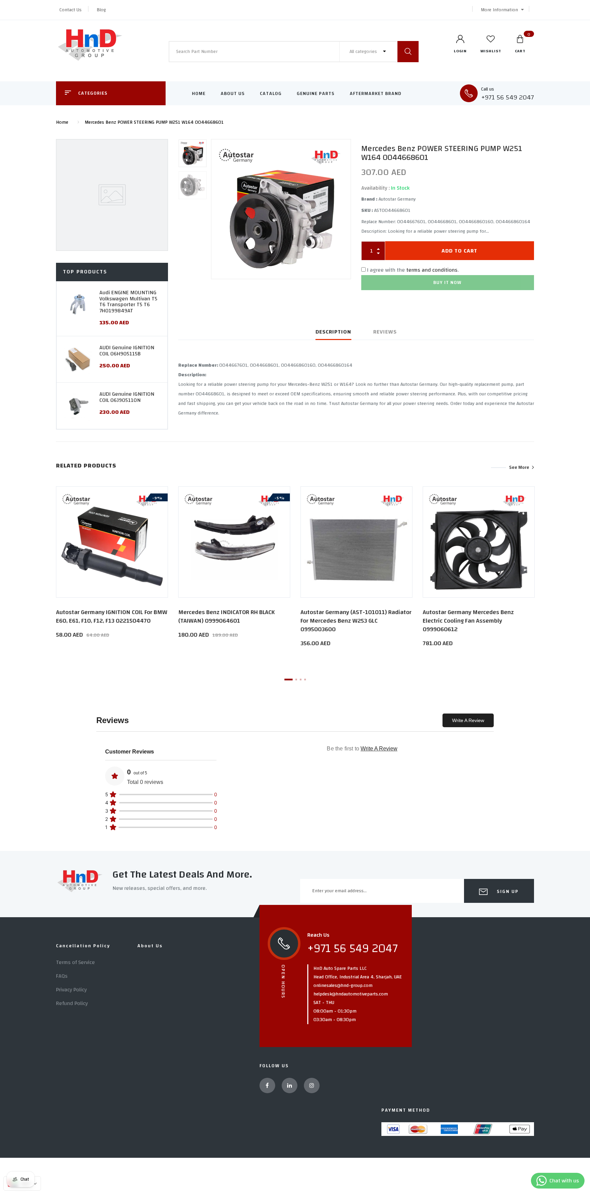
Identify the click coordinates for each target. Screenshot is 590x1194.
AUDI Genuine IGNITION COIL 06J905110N (126, 397)
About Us (233, 93)
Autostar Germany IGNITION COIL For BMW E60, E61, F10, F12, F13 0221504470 (111, 616)
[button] (500, 9)
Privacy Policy (71, 990)
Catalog (271, 93)
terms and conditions (432, 270)
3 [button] (300, 679)
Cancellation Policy (83, 945)
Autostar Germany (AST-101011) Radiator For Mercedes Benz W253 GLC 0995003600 (355, 621)
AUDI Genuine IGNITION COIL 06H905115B (126, 350)
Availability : (375, 188)
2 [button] (296, 679)
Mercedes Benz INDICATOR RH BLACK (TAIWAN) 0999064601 (226, 616)
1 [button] (288, 679)
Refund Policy (72, 1003)
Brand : (369, 199)
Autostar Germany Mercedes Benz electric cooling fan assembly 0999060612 (468, 621)
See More (519, 467)
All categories (364, 51)
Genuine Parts (316, 93)
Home (199, 93)
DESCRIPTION (333, 332)
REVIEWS (385, 332)
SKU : (367, 210)
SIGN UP (507, 891)
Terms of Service (75, 962)
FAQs (62, 976)
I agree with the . (413, 270)
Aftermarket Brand (376, 93)
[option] (281, 208)
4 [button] (305, 679)
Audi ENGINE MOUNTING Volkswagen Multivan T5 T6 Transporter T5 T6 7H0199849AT (128, 301)
